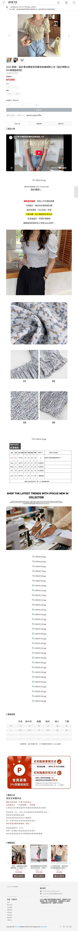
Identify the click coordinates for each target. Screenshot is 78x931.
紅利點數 (9, 907)
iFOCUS (16, 927)
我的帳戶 (9, 912)
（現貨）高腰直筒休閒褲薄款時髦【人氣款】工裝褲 (18, 867)
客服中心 (9, 920)
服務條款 (9, 917)
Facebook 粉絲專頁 (12, 887)
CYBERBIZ (43, 927)
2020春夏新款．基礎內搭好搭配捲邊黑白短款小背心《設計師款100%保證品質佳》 (59, 867)
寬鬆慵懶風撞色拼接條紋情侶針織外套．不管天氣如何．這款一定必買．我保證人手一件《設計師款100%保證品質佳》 (39, 867)
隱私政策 (9, 915)
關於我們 (9, 905)
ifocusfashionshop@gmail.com (51, 891)
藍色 (17, 94)
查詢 (8, 902)
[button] (69, 35)
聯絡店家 (39, 110)
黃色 (10, 94)
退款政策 (9, 910)
